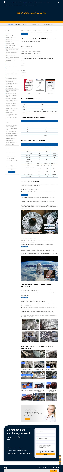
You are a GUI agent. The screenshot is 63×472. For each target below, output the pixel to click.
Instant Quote (24, 34)
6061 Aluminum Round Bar (9, 41)
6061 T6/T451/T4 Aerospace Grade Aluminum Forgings (11, 61)
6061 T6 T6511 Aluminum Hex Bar (10, 45)
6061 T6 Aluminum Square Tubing (11, 37)
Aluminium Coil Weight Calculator (11, 156)
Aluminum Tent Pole (9, 86)
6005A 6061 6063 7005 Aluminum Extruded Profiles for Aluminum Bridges (12, 101)
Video (36, 2)
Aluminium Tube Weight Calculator (11, 154)
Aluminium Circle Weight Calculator (11, 158)
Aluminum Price (11, 24)
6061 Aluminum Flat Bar (9, 47)
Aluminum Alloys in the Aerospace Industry (18, 5)
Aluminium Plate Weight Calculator (11, 151)
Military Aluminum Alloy (9, 140)
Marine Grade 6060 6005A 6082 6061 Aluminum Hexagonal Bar (11, 81)
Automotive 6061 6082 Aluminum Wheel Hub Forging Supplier (12, 84)
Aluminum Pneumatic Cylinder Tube (11, 93)
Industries (25, 2)
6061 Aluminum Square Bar (10, 43)
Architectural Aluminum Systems (10, 138)
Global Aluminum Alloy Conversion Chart (12, 160)
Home (12, 2)
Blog (44, 2)
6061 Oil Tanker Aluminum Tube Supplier (12, 88)
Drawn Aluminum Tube (9, 112)
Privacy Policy (38, 468)
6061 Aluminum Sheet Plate (10, 35)
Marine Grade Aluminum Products (11, 131)
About (16, 2)
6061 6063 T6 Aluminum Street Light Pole (12, 110)
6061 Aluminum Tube (9, 39)
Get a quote (27, 419)
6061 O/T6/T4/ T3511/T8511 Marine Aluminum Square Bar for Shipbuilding (11, 78)
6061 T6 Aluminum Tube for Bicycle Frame (12, 108)
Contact (48, 2)
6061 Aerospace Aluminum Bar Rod (11, 55)
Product (20, 2)
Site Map (45, 468)
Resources (40, 2)
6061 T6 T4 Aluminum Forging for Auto (11, 72)
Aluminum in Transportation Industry (11, 142)
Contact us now (12, 171)
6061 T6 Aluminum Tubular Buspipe (11, 98)
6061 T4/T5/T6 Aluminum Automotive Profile (12, 70)
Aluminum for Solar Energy (10, 144)
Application (9, 5)
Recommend (30, 2)
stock (31, 22)
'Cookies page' (7, 471)
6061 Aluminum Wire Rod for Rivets (11, 103)
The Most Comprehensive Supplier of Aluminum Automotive (11, 136)
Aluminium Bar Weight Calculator (10, 153)
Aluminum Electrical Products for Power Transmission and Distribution (11, 126)
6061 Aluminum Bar (8, 33)
